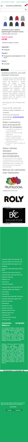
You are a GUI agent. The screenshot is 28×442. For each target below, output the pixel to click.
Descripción (4, 70)
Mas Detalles (13, 406)
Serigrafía (7, 49)
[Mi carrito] (25, 6)
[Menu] (1, 6)
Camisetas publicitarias (14, 6)
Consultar (6, 64)
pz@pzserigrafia (18, 117)
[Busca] (25, 10)
